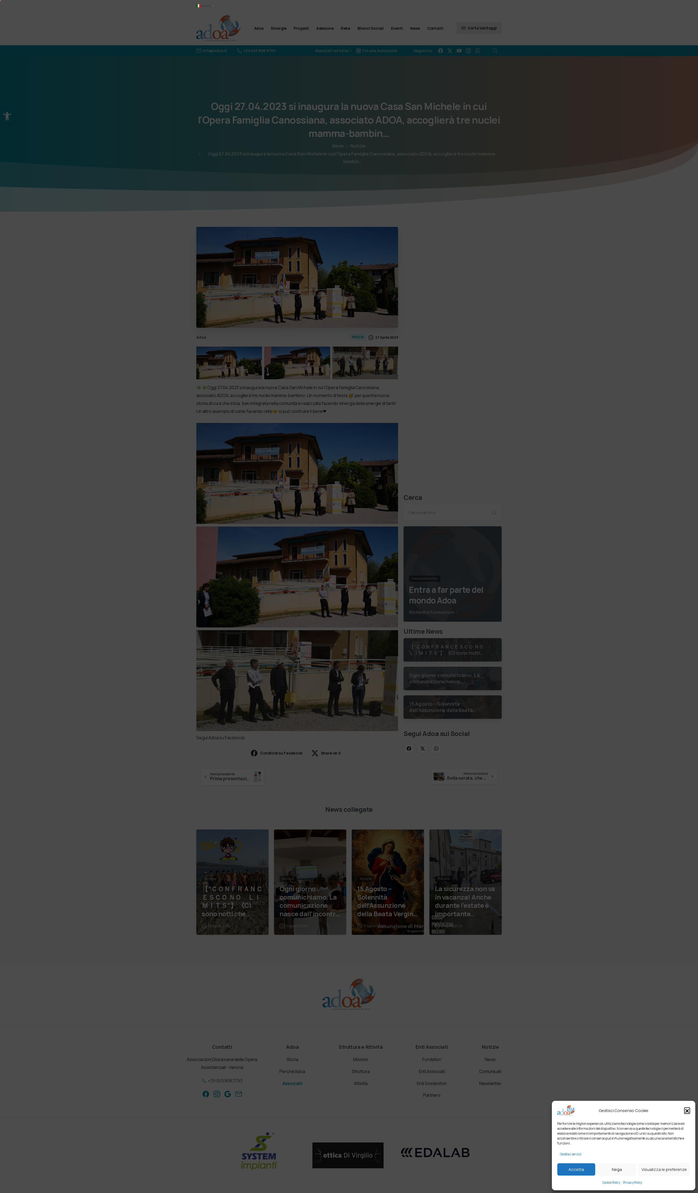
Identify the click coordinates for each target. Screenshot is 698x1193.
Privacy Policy (632, 1182)
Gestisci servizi (570, 1154)
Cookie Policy (611, 1182)
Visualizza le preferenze (664, 1169)
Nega (617, 1169)
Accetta (576, 1169)
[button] (687, 1110)
